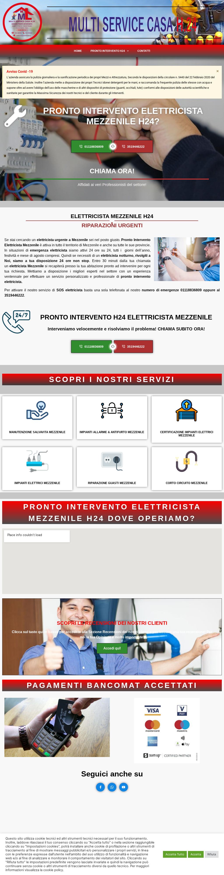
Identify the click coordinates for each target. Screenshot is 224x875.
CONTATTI (143, 50)
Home (78, 50)
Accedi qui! (112, 648)
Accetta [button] (196, 854)
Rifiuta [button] (211, 854)
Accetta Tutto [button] (175, 854)
